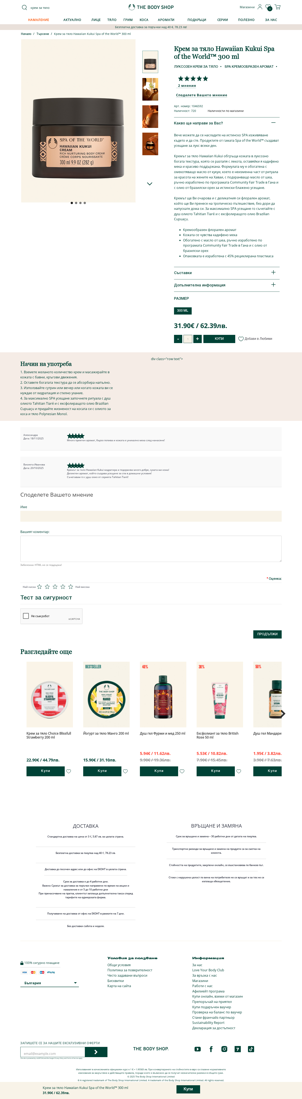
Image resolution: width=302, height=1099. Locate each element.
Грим (128, 20)
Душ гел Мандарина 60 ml (274, 733)
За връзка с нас (204, 975)
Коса (144, 20)
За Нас (271, 20)
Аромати (166, 20)
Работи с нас (202, 986)
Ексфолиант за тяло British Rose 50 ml (218, 735)
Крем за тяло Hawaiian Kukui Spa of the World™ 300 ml (92, 34)
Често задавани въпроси (127, 975)
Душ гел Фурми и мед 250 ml (162, 733)
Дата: (26, 438)
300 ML (182, 310)
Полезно (246, 20)
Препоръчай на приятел (212, 1001)
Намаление (38, 20)
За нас (197, 965)
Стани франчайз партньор (213, 1017)
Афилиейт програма (208, 991)
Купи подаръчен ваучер (211, 1007)
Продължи (267, 634)
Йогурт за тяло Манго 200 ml (106, 733)
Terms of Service (72, 1058)
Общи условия (119, 965)
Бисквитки (115, 980)
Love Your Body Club (208, 970)
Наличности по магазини (226, 111)
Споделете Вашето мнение (201, 95)
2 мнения (187, 85)
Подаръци (197, 20)
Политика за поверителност (129, 970)
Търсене (42, 34)
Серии (222, 20)
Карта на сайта (119, 986)
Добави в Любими (258, 338)
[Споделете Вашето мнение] (192, 78)
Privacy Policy (59, 1058)
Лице (96, 20)
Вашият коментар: (35, 531)
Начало (26, 34)
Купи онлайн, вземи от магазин (217, 996)
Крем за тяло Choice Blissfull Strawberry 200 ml (49, 735)
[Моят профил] (260, 8)
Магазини (200, 980)
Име (23, 507)
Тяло (112, 20)
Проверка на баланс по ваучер (217, 1012)
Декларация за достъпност (213, 1028)
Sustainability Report (208, 1022)
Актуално (72, 20)
